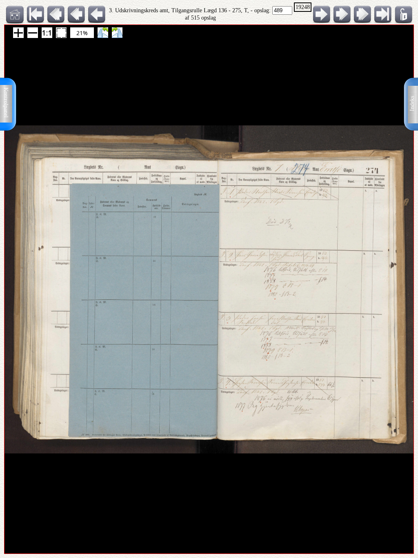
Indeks (412, 103)
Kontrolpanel (6, 102)
